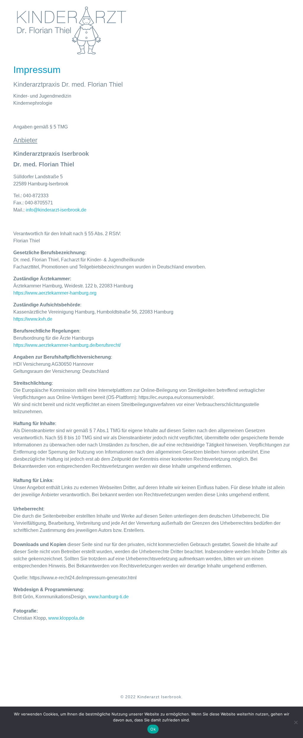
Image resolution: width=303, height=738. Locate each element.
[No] (296, 722)
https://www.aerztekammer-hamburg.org (54, 292)
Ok (153, 729)
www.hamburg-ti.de (108, 596)
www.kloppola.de (66, 618)
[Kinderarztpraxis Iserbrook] (71, 30)
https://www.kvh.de (32, 319)
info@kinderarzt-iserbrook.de (56, 209)
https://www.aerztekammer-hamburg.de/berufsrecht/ (67, 345)
